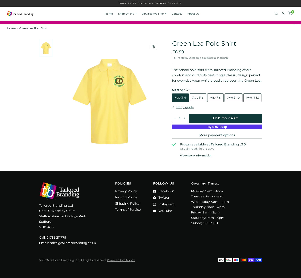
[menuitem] (108, 14)
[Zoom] (153, 46)
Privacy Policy (126, 191)
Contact (177, 13)
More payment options (217, 135)
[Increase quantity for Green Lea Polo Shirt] (184, 118)
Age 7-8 (215, 97)
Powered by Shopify (121, 260)
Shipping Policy (127, 203)
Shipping (193, 57)
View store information (196, 155)
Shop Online (126, 13)
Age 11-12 (252, 97)
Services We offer (153, 13)
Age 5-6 (197, 97)
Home (109, 13)
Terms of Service (128, 210)
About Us (193, 13)
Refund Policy (126, 197)
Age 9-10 (233, 97)
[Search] (276, 14)
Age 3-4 (180, 97)
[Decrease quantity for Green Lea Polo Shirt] (174, 118)
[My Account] (283, 14)
